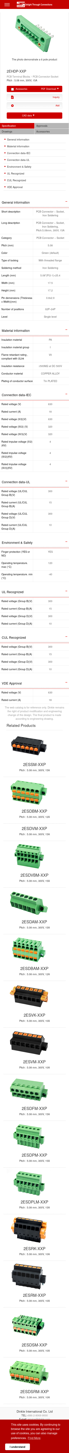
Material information (18, 146)
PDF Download (48, 88)
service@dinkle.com (39, 1419)
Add (57, 105)
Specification (9, 125)
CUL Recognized (16, 180)
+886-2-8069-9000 (37, 1415)
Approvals (41, 125)
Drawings (7, 131)
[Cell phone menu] (8, 7)
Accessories (43, 131)
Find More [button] (34, 1438)
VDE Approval (15, 187)
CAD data (27, 115)
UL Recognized (15, 173)
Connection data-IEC (18, 153)
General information (18, 139)
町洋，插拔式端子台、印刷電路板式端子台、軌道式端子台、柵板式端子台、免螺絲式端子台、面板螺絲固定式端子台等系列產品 (34, 4)
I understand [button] (17, 1447)
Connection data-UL (18, 160)
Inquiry (56, 97)
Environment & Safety (19, 166)
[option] (34, 39)
